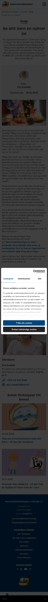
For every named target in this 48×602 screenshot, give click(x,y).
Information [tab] (24, 278)
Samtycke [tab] (8, 278)
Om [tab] (39, 278)
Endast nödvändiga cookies (24, 329)
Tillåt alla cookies (24, 323)
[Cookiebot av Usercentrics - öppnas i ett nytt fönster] (34, 271)
